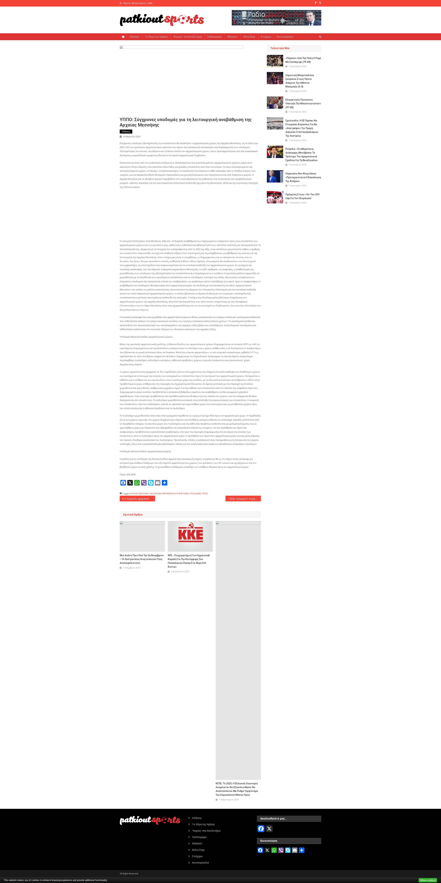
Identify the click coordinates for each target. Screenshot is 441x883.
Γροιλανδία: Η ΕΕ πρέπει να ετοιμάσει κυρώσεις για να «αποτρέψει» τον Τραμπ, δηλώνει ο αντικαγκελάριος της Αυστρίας (301, 128)
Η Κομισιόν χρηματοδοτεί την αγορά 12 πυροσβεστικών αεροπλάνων (140, 498)
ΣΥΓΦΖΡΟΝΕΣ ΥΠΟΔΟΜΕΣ (188, 493)
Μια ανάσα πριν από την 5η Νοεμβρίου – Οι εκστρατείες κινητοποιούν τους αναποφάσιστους (142, 559)
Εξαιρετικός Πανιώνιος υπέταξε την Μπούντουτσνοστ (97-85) (303, 103)
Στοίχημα (266, 36)
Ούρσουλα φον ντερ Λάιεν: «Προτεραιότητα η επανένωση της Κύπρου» (303, 177)
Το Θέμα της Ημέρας (156, 36)
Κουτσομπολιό (285, 36)
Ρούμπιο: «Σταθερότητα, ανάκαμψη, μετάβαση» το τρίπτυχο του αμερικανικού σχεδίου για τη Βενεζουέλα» (301, 155)
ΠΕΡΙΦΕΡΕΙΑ (168, 493)
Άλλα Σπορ (249, 36)
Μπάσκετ (232, 36)
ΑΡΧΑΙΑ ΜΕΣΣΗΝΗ (140, 493)
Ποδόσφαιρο (214, 36)
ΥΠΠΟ (205, 493)
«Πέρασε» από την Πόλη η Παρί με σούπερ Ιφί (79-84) (303, 60)
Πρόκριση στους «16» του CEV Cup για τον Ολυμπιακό (302, 196)
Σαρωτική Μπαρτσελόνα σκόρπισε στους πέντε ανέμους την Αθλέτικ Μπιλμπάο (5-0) (299, 81)
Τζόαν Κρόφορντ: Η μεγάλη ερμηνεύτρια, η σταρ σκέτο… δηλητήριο (244, 498)
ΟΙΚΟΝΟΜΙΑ (155, 493)
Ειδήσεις (134, 36)
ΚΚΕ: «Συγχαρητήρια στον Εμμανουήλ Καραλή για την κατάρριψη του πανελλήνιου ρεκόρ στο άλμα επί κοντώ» (189, 561)
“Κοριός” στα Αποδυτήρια (187, 36)
